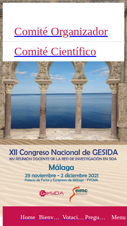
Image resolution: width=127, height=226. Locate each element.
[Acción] (115, 12)
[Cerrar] (12, 12)
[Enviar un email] (97, 12)
